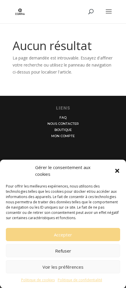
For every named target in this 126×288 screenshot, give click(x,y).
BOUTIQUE (63, 130)
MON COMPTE (63, 136)
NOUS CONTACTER (63, 124)
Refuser (63, 251)
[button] (117, 171)
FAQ (63, 117)
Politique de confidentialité (80, 279)
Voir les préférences (63, 267)
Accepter (63, 235)
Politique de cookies (38, 279)
